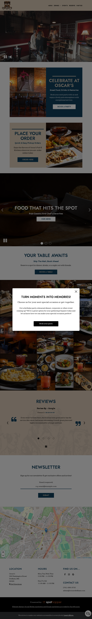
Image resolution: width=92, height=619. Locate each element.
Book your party (46, 324)
